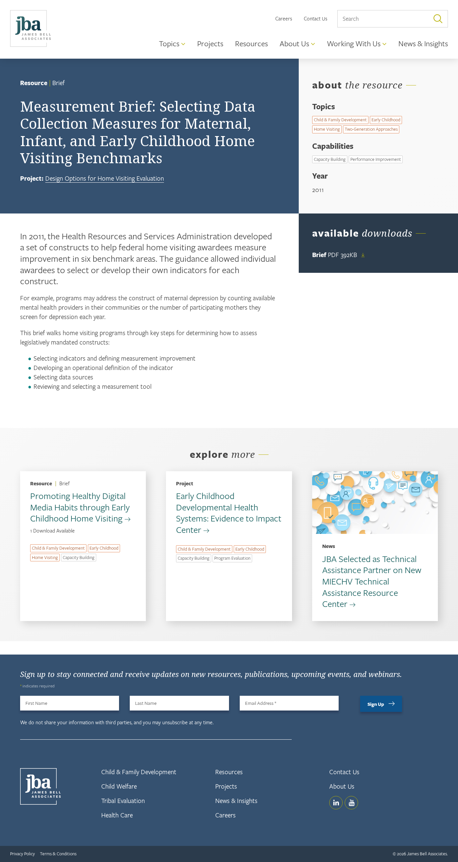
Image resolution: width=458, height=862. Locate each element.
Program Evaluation (232, 558)
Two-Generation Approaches (371, 129)
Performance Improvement (375, 159)
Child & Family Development (340, 120)
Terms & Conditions (58, 854)
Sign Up (375, 704)
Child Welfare (119, 786)
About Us (341, 786)
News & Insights (236, 800)
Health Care (117, 815)
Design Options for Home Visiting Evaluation (104, 178)
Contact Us (315, 18)
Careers (283, 18)
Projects (226, 786)
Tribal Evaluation (123, 800)
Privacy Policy (22, 854)
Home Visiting (327, 129)
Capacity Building (330, 159)
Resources (229, 771)
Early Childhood (385, 120)
